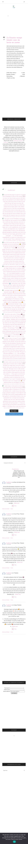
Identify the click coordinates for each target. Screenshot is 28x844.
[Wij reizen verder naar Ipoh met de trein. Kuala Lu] (14, 372)
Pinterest (6, 142)
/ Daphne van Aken (11, 78)
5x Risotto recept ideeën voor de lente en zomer (14, 40)
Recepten (9, 74)
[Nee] (26, 838)
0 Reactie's (22, 76)
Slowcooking (9, 76)
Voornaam (6, 688)
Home (14, 72)
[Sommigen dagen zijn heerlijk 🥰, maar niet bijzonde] (14, 301)
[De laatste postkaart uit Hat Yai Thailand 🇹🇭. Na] (14, 277)
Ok (14, 841)
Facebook (15, 140)
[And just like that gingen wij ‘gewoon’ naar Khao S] (14, 205)
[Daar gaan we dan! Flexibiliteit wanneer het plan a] (14, 229)
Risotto (13, 74)
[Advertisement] (14, 100)
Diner (11, 72)
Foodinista (9, 482)
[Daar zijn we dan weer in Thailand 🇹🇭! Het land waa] (14, 325)
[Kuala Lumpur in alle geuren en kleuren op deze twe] (14, 396)
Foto (15, 505)
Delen (12, 508)
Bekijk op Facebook (5, 508)
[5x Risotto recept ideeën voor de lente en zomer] (14, 26)
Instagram (20, 140)
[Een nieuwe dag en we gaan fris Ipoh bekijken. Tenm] (14, 348)
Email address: (6, 691)
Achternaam (6, 689)
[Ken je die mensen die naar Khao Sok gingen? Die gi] (14, 253)
